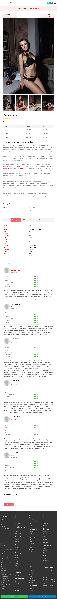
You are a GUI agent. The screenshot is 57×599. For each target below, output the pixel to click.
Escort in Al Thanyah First (49, 589)
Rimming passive (5, 580)
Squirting (3, 588)
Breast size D (31, 249)
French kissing (4, 557)
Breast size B (32, 590)
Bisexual (17, 541)
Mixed (30, 525)
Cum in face (4, 532)
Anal (2, 520)
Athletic (16, 555)
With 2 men (17, 523)
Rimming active (4, 578)
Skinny (16, 563)
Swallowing (17, 519)
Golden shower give (5, 560)
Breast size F (46, 521)
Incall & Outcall (18, 533)
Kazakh (31, 555)
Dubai (30, 8)
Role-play (3, 582)
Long (29, 235)
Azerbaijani (31, 535)
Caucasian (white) (32, 245)
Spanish (31, 574)
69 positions (21, 168)
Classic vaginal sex (5, 528)
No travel (45, 558)
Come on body (4, 536)
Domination (3, 543)
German (31, 549)
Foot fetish (3, 555)
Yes (44, 536)
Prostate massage (5, 576)
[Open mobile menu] (55, 3)
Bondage (3, 522)
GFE (2, 558)
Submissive (17, 517)
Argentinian (31, 533)
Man (16, 581)
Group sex (3, 564)
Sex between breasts (6, 584)
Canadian (31, 543)
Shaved (30, 237)
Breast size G (46, 523)
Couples (3, 530)
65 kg (29, 253)
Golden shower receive (6, 562)
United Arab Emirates (37, 229)
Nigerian (31, 564)
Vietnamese (32, 582)
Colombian (31, 545)
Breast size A (32, 588)
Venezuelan (32, 580)
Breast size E (46, 519)
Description (16, 220)
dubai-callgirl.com (22, 8)
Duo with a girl (4, 545)
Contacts (42, 220)
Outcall (16, 531)
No (29, 243)
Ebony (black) (32, 519)
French (30, 547)
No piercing (31, 239)
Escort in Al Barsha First (48, 576)
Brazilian (31, 539)
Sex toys (3, 586)
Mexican (31, 559)
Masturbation (4, 570)
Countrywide (46, 560)
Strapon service (4, 590)
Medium (45, 550)
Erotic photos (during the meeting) (6, 550)
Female (30, 225)
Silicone (45, 533)
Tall (29, 231)
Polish (30, 566)
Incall (16, 529)
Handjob (3, 566)
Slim (16, 565)
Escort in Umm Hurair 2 (48, 585)
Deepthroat (3, 539)
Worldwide (45, 564)
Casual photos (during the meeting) (7, 525)
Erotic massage (4, 547)
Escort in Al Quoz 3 (47, 577)
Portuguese (32, 568)
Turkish (31, 576)
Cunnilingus (3, 538)
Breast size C (46, 515)
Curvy (16, 559)
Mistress (3, 572)
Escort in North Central (48, 574)
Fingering (3, 553)
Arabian (31, 515)
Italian (30, 553)
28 (29, 227)
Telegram (43, 596)
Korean (31, 557)
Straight (17, 539)
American (31, 531)
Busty (16, 557)
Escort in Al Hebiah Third (49, 579)
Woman (17, 583)
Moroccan (31, 562)
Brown (29, 233)
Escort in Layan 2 (47, 572)
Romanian (31, 570)
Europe (45, 562)
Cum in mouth (4, 534)
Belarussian (32, 537)
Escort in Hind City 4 (48, 570)
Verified (45, 539)
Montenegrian (32, 560)
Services (33, 220)
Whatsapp (15, 596)
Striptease (17, 515)
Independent (46, 542)
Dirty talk (3, 541)
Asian (30, 517)
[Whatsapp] (48, 3)
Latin (30, 523)
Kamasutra (3, 568)
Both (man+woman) (19, 587)
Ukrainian (31, 578)
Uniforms (17, 521)
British (30, 541)
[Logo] (8, 3)
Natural (30, 251)
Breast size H (46, 525)
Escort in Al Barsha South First (49, 582)
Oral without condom (6, 574)
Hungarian (31, 551)
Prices (25, 220)
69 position (3, 519)
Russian (31, 572)
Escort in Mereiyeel (47, 587)
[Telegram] (51, 3)
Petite (16, 561)
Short (44, 548)
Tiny (16, 569)
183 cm (30, 255)
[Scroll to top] (54, 593)
